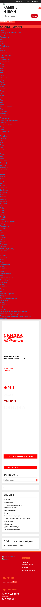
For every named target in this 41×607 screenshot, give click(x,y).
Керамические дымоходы (9, 314)
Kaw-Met (3, 51)
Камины (7, 500)
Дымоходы (4, 300)
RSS (5, 488)
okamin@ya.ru (6, 596)
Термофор (4, 168)
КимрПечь (4, 231)
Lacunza (3, 138)
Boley (2, 80)
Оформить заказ (27, 565)
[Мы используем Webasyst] (6, 559)
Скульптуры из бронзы (8, 298)
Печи (2, 127)
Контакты (19, 1)
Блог (14, 582)
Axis (1, 109)
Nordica (2, 186)
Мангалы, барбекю (7, 294)
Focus (2, 82)
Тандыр (3, 296)
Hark (1, 172)
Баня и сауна (5, 264)
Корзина (25, 562)
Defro (2, 93)
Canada (3, 217)
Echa (2, 100)
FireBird (2, 64)
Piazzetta (3, 78)
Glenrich (3, 123)
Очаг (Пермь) (5, 280)
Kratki (2, 48)
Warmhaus (4, 114)
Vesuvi (2, 219)
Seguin (2, 75)
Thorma (3, 197)
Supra (2, 195)
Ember (2, 208)
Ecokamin (3, 116)
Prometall (3, 163)
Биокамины (4, 62)
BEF (1, 73)
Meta (2, 44)
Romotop (3, 192)
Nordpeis (3, 215)
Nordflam (3, 204)
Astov (2, 39)
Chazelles (3, 111)
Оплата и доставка (32, 1)
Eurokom (3, 210)
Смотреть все (5, 37)
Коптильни (8, 521)
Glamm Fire (4, 53)
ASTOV (2, 240)
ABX (1, 143)
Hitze (2, 87)
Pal (1, 206)
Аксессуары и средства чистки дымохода (15, 316)
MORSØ (3, 165)
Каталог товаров (7, 22)
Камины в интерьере (12, 516)
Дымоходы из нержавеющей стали (13, 311)
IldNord (2, 69)
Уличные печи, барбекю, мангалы (17, 518)
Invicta (2, 174)
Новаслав (3, 188)
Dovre (2, 213)
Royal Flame (4, 46)
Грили (2, 289)
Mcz (1, 102)
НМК (1, 147)
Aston (2, 150)
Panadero (3, 136)
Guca (2, 134)
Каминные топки (6, 107)
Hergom (3, 84)
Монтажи (3, 318)
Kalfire (2, 71)
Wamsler (3, 199)
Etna (1, 42)
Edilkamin (3, 170)
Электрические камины (9, 120)
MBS (1, 183)
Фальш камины (10, 510)
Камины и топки (6, 55)
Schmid (2, 96)
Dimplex (3, 246)
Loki (1, 141)
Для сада (3, 282)
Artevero (3, 242)
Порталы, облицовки (7, 222)
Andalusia (3, 258)
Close (2, 30)
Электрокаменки (6, 278)
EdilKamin (3, 251)
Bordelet (3, 228)
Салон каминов (7, 582)
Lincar (2, 181)
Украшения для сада (12, 529)
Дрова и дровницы (11, 527)
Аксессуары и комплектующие (11, 33)
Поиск (34, 16)
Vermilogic (4, 309)
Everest (2, 89)
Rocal (2, 98)
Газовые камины (6, 125)
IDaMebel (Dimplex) (7, 249)
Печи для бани (5, 273)
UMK (1, 307)
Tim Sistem (4, 190)
